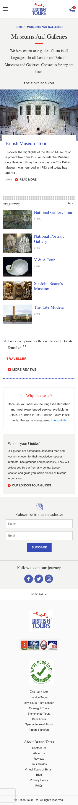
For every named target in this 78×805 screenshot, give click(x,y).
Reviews (39, 758)
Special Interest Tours (39, 724)
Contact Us (39, 748)
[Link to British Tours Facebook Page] (28, 578)
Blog (39, 774)
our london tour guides (31, 485)
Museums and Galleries (45, 27)
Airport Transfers (39, 729)
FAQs (39, 785)
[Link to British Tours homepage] (39, 9)
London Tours (39, 697)
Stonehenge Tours (39, 713)
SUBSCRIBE (39, 547)
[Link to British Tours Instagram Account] (49, 578)
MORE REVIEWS (23, 369)
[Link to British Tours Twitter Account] (38, 578)
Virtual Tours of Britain (39, 769)
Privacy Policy (39, 780)
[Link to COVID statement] (41, 672)
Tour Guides (39, 764)
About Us (60, 420)
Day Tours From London (39, 702)
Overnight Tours (39, 708)
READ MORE (28, 179)
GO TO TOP (37, 594)
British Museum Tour (25, 143)
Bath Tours (39, 719)
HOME (19, 27)
